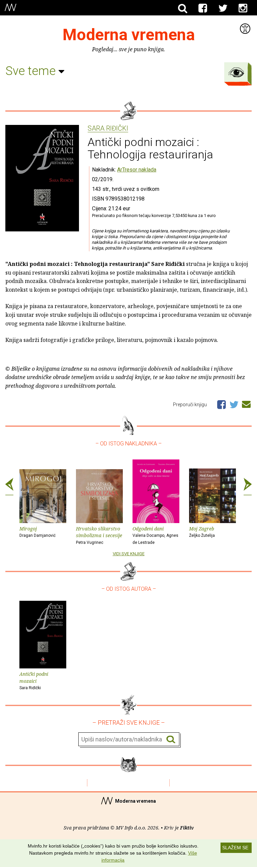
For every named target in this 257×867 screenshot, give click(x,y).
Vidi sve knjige (129, 553)
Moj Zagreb (202, 531)
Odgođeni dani (155, 535)
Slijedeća (248, 487)
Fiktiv (187, 827)
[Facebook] (202, 8)
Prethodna (9, 487)
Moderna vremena (129, 34)
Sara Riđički (108, 128)
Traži (171, 739)
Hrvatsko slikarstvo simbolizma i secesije (99, 535)
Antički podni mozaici (33, 681)
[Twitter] (223, 8)
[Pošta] (246, 403)
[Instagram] (243, 8)
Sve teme (32, 71)
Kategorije (236, 72)
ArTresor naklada (136, 169)
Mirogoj (37, 531)
